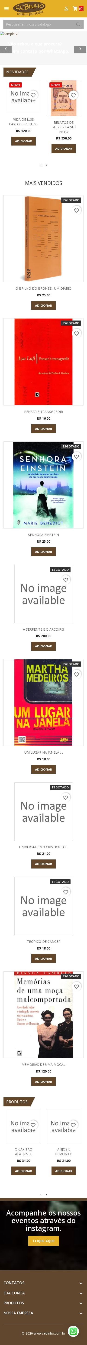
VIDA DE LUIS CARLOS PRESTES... (23, 121)
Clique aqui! (44, 1241)
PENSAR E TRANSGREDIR (43, 411)
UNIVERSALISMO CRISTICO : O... (43, 847)
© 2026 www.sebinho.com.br (43, 1333)
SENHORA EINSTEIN (43, 534)
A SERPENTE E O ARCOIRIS (43, 629)
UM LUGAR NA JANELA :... (43, 752)
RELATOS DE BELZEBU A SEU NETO (64, 127)
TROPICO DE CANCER (43, 941)
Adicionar (23, 141)
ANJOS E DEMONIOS (64, 1151)
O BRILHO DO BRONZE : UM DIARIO (43, 288)
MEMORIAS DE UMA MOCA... (43, 1064)
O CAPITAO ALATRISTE (23, 1151)
